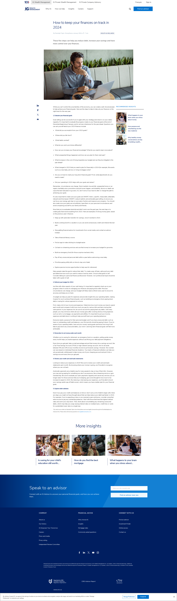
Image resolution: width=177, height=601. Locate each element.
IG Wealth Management (41, 2)
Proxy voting (43, 540)
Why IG (48, 9)
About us (42, 520)
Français (138, 2)
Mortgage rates (83, 528)
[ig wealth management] (33, 9)
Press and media (44, 536)
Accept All (143, 597)
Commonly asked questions (87, 532)
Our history (42, 524)
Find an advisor (124, 520)
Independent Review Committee (49, 544)
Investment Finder (125, 524)
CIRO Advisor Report (89, 581)
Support (90, 9)
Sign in (148, 2)
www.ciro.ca (57, 590)
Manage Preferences (129, 597)
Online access (123, 528)
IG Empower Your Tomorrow (48, 528)
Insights (71, 9)
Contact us (122, 532)
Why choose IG (83, 520)
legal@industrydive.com (85, 411)
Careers (81, 9)
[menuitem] (27, 2)
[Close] (174, 597)
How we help (60, 9)
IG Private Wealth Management (64, 2)
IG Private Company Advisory (90, 2)
